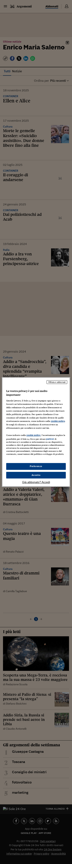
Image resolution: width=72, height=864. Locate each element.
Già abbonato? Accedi (36, 482)
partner (50, 439)
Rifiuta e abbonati (56, 382)
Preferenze (36, 466)
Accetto (36, 475)
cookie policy (58, 421)
